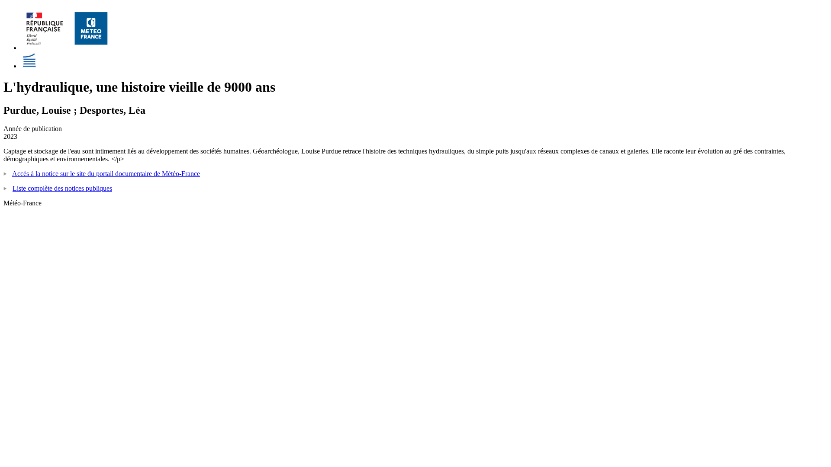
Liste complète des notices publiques (62, 188)
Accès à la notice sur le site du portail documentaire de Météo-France (106, 173)
